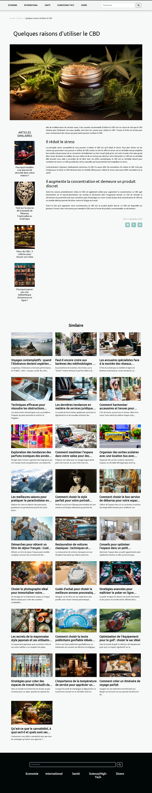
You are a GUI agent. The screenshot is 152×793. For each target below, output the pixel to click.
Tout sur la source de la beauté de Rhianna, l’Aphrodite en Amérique (25, 213)
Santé (47, 5)
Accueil (12, 18)
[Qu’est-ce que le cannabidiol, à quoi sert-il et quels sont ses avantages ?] (31, 712)
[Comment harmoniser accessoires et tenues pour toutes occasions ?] (120, 388)
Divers (84, 5)
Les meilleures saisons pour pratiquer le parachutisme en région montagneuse (30, 500)
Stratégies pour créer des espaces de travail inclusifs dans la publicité (31, 684)
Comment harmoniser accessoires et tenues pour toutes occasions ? (117, 408)
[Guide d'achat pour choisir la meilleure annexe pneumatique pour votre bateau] (76, 573)
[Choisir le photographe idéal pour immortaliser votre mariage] (31, 573)
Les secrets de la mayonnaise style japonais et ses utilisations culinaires (31, 640)
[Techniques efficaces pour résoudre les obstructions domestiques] (31, 388)
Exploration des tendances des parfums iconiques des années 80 (31, 456)
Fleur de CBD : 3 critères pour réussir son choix (24, 254)
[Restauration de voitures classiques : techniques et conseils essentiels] (76, 528)
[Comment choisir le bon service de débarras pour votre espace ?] (120, 480)
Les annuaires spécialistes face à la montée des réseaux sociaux (119, 363)
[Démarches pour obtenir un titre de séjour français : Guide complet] (31, 528)
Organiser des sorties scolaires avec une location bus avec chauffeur (119, 456)
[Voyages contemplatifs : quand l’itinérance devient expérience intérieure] (31, 344)
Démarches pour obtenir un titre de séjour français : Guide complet (30, 548)
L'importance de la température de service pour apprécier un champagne (76, 684)
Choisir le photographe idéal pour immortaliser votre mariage (29, 592)
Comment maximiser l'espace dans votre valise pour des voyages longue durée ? (74, 456)
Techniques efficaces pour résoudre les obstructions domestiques (28, 408)
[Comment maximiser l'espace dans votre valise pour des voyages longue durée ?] (76, 436)
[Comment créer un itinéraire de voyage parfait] (120, 665)
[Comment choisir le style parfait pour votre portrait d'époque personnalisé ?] (76, 480)
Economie (12, 5)
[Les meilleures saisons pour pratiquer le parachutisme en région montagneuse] (31, 480)
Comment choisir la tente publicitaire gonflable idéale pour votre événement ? (73, 640)
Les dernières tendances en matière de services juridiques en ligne (74, 408)
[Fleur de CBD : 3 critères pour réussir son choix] (24, 236)
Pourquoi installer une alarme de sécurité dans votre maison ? (25, 171)
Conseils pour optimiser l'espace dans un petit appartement (115, 548)
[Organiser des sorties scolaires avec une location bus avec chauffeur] (120, 436)
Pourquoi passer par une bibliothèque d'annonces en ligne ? (24, 295)
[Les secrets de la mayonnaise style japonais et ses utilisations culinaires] (31, 620)
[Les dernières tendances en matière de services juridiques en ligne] (76, 388)
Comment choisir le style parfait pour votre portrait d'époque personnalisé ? (72, 500)
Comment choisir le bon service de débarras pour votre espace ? (120, 500)
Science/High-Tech (65, 5)
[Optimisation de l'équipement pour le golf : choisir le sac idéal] (120, 620)
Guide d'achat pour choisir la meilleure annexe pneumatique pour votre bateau (75, 592)
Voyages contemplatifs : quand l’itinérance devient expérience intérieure (31, 363)
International (31, 5)
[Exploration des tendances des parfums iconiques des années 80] (31, 436)
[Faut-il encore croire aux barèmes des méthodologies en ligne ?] (76, 344)
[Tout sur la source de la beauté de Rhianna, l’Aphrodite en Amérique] (24, 193)
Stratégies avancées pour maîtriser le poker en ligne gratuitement (117, 592)
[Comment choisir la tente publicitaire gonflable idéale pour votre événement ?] (76, 620)
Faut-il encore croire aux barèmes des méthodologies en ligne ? (75, 363)
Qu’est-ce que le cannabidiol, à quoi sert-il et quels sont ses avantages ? (31, 732)
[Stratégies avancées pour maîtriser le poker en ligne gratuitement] (120, 573)
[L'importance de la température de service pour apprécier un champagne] (76, 665)
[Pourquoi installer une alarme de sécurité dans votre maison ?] (24, 152)
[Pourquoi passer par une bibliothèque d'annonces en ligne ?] (24, 274)
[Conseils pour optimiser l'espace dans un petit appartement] (120, 528)
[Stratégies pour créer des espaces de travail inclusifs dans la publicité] (31, 665)
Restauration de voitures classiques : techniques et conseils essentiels (71, 548)
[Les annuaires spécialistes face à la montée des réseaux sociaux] (120, 344)
